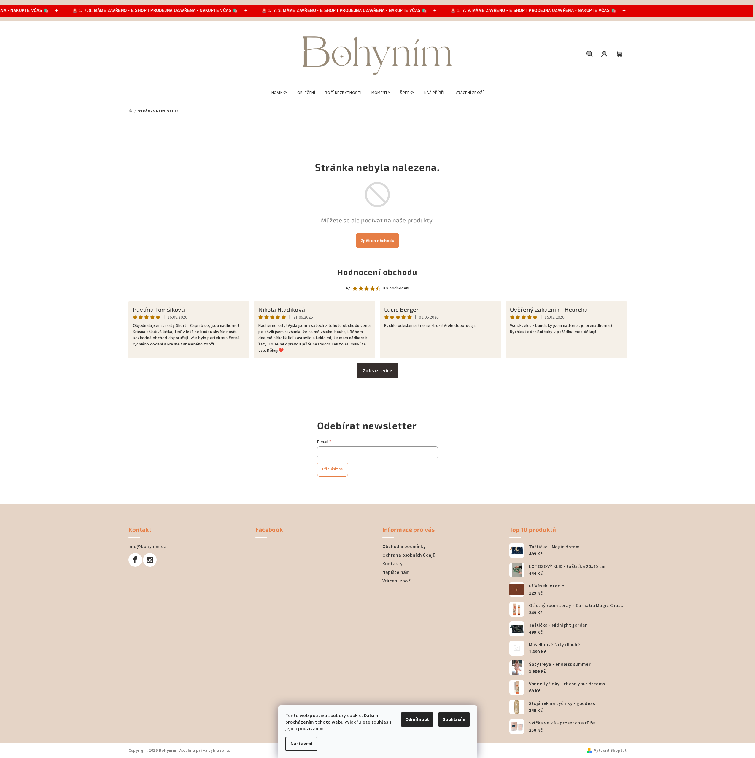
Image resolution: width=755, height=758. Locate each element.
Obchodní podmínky (404, 546)
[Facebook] (135, 560)
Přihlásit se (332, 469)
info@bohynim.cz (147, 546)
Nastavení (301, 744)
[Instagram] (150, 560)
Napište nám (396, 572)
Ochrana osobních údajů (409, 555)
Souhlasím (454, 719)
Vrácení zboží (397, 581)
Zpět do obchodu (377, 240)
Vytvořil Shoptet (610, 751)
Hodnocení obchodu (377, 271)
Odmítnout (417, 719)
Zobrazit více (377, 370)
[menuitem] (279, 93)
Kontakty (392, 563)
